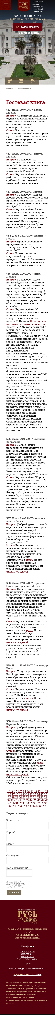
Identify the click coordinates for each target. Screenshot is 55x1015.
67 (36, 806)
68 (40, 806)
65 (29, 806)
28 (13, 797)
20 (24, 794)
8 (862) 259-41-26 (18, 19)
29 (16, 797)
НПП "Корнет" (27, 975)
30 (20, 797)
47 (42, 800)
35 (38, 797)
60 (10, 806)
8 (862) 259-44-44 (36, 19)
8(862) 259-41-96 (27, 954)
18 (16, 794)
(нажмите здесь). (17, 571)
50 (13, 803)
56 (34, 803)
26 (45, 794)
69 (44, 806)
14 (42, 791)
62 (18, 806)
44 (31, 800)
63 (21, 806)
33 (31, 797)
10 (28, 791)
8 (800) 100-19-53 (30, 16)
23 (34, 794)
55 (31, 803)
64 (25, 806)
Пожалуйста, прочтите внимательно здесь (26, 322)
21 (27, 794)
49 (9, 803)
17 (13, 794)
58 (42, 803)
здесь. (29, 560)
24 (38, 794)
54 (27, 803)
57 (38, 803)
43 (27, 800)
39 (11, 800)
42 (23, 800)
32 (27, 797)
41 (19, 800)
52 (20, 803)
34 (34, 797)
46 (38, 800)
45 (35, 800)
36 (41, 797)
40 (15, 800)
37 (45, 797)
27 (9, 797)
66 (33, 806)
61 (14, 806)
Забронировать (30, 27)
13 (39, 791)
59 (45, 803)
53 (23, 803)
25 (42, 794)
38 (8, 800)
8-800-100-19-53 (27, 951)
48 (46, 800)
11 (32, 791)
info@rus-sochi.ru (30, 959)
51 (16, 803)
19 (20, 794)
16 (9, 794)
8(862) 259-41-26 (27, 957)
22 (31, 794)
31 (24, 797)
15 (46, 791)
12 (35, 791)
